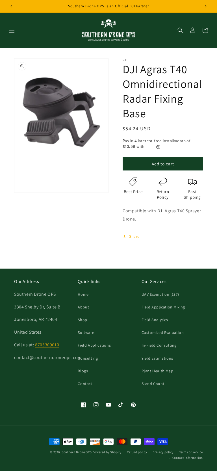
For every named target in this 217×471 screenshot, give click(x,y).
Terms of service (191, 452)
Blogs (83, 370)
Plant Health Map (157, 370)
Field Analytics (155, 319)
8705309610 (47, 345)
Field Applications (94, 345)
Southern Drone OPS (77, 452)
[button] (12, 30)
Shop (82, 319)
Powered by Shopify (106, 452)
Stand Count (153, 383)
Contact (85, 383)
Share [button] (134, 236)
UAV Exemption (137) (160, 294)
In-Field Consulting (159, 345)
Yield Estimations (157, 358)
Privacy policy (163, 452)
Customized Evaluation (163, 332)
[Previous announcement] (11, 6)
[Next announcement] (205, 6)
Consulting (88, 358)
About (83, 307)
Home (83, 294)
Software (86, 332)
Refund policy (137, 452)
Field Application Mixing (163, 307)
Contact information (187, 458)
